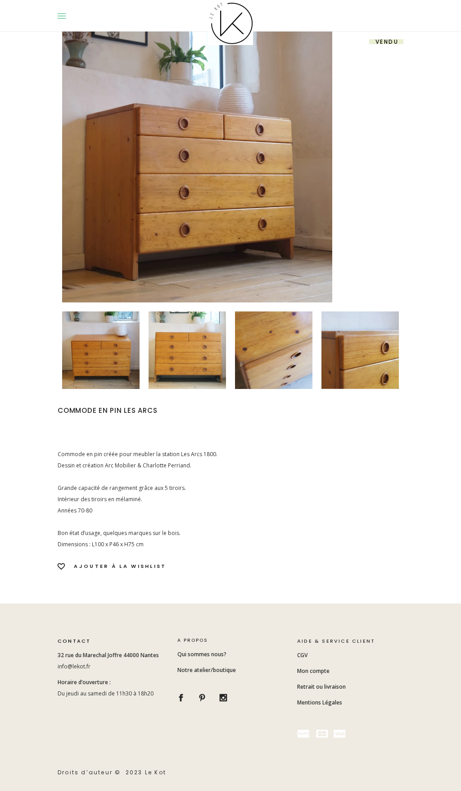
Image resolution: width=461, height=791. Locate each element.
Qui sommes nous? (201, 654)
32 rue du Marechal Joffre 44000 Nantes (109, 655)
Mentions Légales (319, 702)
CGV (303, 655)
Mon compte (313, 671)
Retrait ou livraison (321, 686)
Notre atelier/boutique (206, 670)
